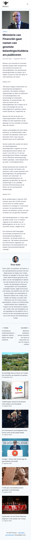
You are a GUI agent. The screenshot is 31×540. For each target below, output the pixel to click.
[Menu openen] (27, 4)
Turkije (5, 31)
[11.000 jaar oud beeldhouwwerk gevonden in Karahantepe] (15, 476)
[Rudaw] (5, 4)
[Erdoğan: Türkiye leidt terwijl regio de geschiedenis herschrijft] (15, 447)
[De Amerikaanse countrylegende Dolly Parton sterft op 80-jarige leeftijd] (15, 419)
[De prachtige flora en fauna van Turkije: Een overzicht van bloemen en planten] (15, 361)
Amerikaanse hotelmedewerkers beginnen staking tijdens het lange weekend (8, 334)
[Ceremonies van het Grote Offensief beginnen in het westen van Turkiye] (15, 505)
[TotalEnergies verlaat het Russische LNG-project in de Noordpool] (15, 390)
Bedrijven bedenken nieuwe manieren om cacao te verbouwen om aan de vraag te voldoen (23, 336)
